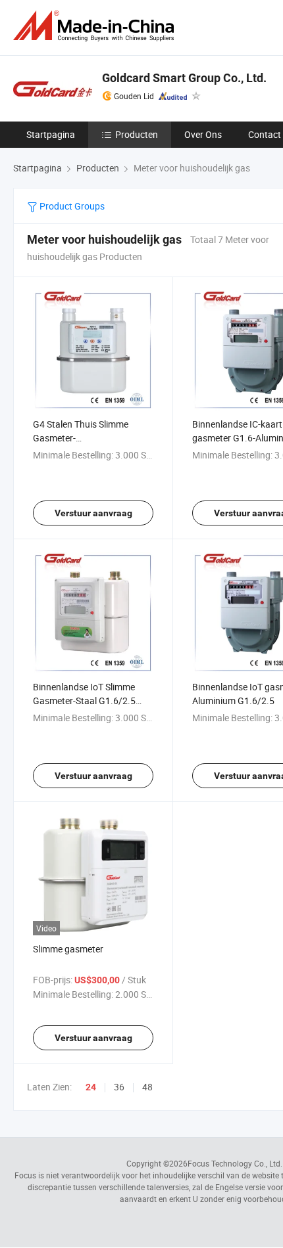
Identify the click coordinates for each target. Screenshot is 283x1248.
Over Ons (203, 134)
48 (147, 1087)
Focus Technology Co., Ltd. (235, 1163)
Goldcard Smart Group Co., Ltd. (184, 78)
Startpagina (50, 134)
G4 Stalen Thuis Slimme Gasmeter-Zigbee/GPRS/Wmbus (80, 438)
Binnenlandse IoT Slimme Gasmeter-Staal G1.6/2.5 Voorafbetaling (84, 700)
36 (119, 1087)
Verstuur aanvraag (93, 513)
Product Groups (71, 206)
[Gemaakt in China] (96, 26)
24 (91, 1087)
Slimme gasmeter (68, 949)
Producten (136, 134)
